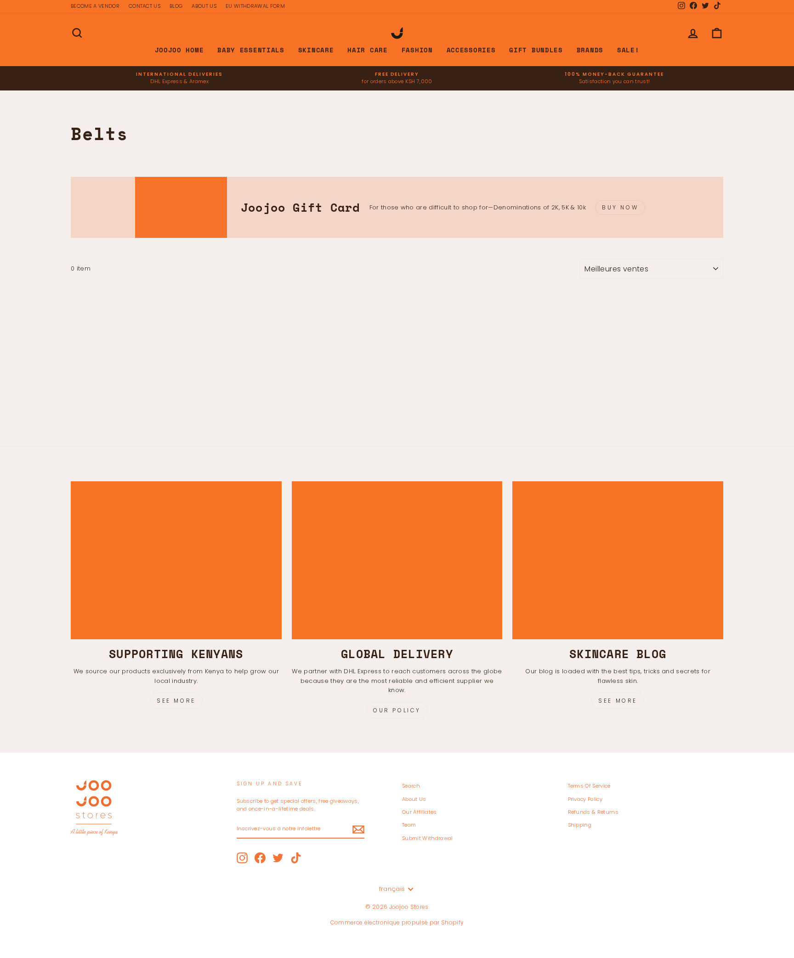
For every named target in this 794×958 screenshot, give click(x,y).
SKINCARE (316, 50)
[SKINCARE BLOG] (617, 560)
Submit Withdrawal (427, 838)
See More (176, 700)
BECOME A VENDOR (95, 6)
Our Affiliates (419, 812)
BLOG (176, 6)
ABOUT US (204, 6)
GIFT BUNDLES (535, 50)
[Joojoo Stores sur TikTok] (295, 857)
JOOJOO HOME (179, 50)
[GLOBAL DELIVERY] (397, 560)
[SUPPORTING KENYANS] (176, 560)
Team (409, 824)
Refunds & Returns (593, 812)
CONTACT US (144, 6)
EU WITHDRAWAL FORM (255, 6)
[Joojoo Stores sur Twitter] (278, 857)
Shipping (580, 824)
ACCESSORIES (471, 50)
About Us (414, 799)
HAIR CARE (367, 50)
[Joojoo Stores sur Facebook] (260, 857)
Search (411, 785)
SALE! (628, 50)
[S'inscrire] (358, 829)
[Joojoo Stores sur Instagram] (242, 857)
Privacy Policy (585, 799)
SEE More (617, 700)
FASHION (417, 50)
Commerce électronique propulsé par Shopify (397, 922)
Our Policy (397, 710)
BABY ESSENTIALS (250, 50)
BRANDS (590, 50)
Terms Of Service (589, 785)
